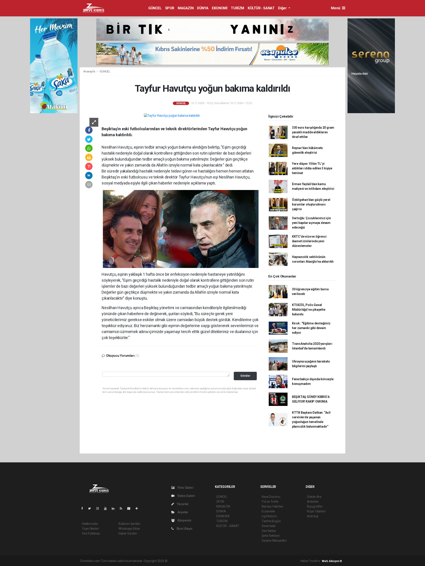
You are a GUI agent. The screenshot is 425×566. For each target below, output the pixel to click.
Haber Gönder (127, 533)
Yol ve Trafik (270, 501)
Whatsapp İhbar (129, 528)
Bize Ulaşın (184, 528)
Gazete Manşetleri (274, 540)
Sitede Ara (314, 496)
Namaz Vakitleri (272, 506)
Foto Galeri (185, 487)
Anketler (313, 501)
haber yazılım (231, 561)
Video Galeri (186, 496)
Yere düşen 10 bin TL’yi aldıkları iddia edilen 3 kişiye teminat (312, 168)
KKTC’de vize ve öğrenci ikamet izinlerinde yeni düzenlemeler (309, 241)
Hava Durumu (271, 496)
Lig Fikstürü (269, 516)
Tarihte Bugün (271, 521)
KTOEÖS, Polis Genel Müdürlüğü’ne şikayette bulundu (308, 309)
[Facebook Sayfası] (84, 508)
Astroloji (312, 516)
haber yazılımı (177, 561)
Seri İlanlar (269, 531)
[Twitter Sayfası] (91, 508)
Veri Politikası (91, 533)
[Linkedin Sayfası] (115, 508)
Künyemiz (184, 520)
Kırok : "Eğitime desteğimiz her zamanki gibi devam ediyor (311, 328)
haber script (249, 561)
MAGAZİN (185, 8)
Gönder (245, 375)
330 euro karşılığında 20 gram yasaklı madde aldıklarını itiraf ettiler (313, 132)
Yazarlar (182, 504)
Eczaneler (268, 511)
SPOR (169, 8)
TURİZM (237, 8)
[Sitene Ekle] (138, 508)
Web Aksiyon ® (332, 561)
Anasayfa (89, 71)
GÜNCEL (155, 8)
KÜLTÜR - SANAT (261, 8)
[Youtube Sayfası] (107, 508)
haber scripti (213, 561)
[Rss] (123, 508)
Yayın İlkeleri (90, 528)
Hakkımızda (90, 523)
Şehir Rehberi (271, 535)
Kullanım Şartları (129, 523)
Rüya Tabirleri (316, 511)
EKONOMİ (219, 8)
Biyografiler (315, 506)
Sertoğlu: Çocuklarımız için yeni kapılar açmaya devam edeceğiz (311, 222)
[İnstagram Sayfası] (99, 508)
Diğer (283, 8)
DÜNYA (202, 8)
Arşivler (182, 512)
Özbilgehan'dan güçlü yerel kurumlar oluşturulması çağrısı (311, 204)
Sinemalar (269, 526)
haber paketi (196, 561)
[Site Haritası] (130, 508)
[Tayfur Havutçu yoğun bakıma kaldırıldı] (172, 115)
